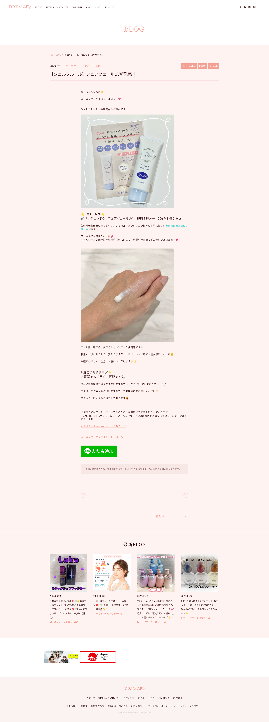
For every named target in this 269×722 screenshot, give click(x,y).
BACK (83, 495)
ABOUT (39, 7)
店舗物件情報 (97, 706)
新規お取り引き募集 (118, 706)
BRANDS (110, 7)
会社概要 (83, 706)
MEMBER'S (163, 698)
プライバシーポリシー (159, 706)
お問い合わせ (138, 706)
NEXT (186, 495)
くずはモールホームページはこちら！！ (103, 426)
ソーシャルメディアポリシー (188, 706)
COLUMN (77, 7)
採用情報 (70, 706)
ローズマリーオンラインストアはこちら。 (104, 437)
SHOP (98, 7)
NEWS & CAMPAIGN (57, 7)
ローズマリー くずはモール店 (83, 66)
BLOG (88, 7)
